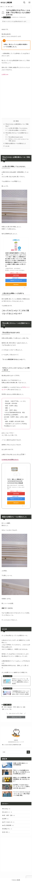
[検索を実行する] (28, 752)
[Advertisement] (16, 97)
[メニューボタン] (29, 2)
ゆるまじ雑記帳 (6, 2)
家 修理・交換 (7, 17)
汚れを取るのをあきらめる (15, 137)
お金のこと (8, 812)
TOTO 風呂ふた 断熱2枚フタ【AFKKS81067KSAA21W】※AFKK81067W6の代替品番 (15, 481)
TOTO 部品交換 (8, 707)
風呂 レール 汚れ (6, 709)
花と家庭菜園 (9, 825)
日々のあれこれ (9, 822)
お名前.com (5, 74)
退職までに (8, 828)
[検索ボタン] (24, 2)
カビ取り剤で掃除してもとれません (17, 128)
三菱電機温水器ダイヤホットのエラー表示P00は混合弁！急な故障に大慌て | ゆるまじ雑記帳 (20, 693)
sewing (7, 808)
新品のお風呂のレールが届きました (15, 143)
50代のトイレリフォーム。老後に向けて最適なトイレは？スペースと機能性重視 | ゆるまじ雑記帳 (20, 681)
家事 (6, 818)
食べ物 (7, 832)
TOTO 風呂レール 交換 (19, 707)
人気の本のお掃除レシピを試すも (17, 130)
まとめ (7, 146)
